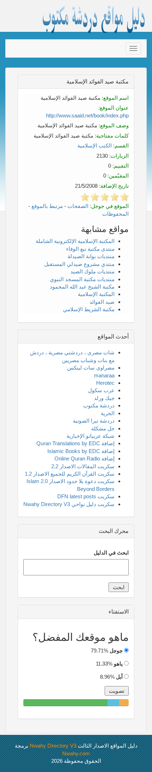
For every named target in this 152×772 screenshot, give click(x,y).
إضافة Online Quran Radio (84, 458)
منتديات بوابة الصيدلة (91, 256)
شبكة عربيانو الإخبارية (90, 436)
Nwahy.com (76, 753)
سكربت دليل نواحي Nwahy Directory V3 (69, 504)
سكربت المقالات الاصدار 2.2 (83, 466)
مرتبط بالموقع (47, 206)
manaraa (104, 375)
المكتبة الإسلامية (96, 294)
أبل (119, 677)
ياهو (118, 664)
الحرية (108, 413)
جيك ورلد (104, 398)
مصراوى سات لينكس (91, 368)
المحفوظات (115, 214)
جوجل (116, 651)
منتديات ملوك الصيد (92, 271)
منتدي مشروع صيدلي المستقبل (79, 264)
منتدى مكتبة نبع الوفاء (90, 249)
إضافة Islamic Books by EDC (81, 451)
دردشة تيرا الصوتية (94, 421)
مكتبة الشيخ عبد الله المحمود (82, 287)
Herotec (105, 383)
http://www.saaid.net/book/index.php (87, 115)
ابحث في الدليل (111, 553)
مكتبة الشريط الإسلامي (89, 309)
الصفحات (78, 206)
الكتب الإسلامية (94, 146)
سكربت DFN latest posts (86, 496)
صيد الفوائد (102, 302)
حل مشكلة (103, 428)
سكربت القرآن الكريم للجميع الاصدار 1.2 (70, 474)
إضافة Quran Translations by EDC (75, 443)
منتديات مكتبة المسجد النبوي (82, 279)
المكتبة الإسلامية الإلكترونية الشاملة (75, 241)
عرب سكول (101, 390)
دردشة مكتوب (99, 405)
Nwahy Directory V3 (53, 746)
